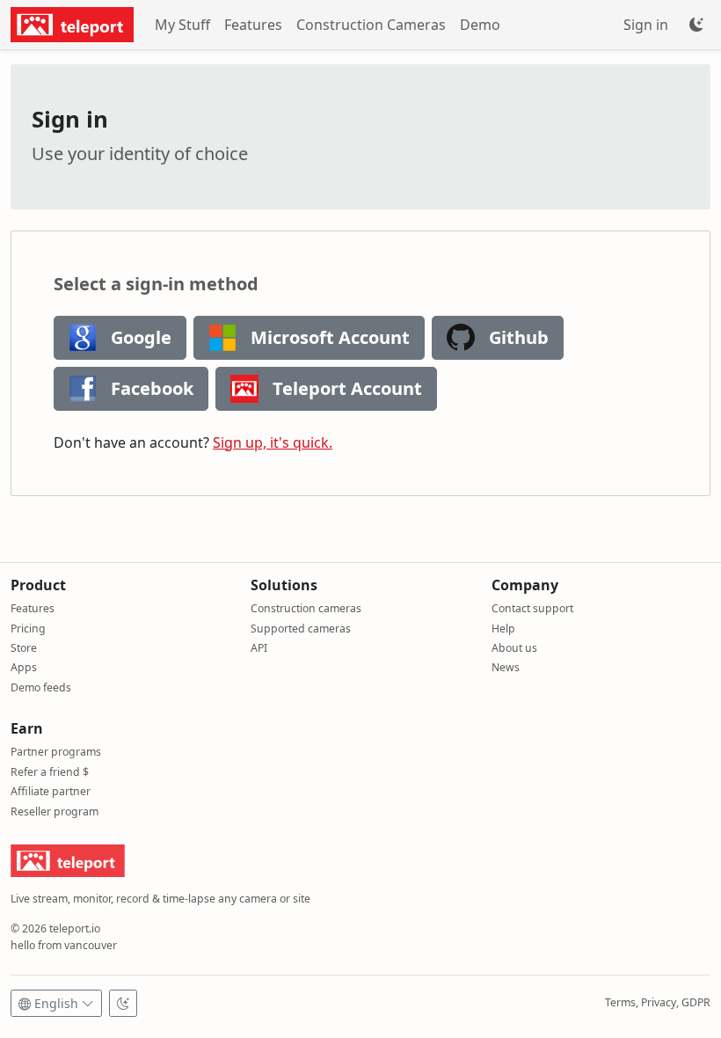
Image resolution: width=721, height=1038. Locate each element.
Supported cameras (301, 628)
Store (24, 647)
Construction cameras (306, 608)
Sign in (645, 24)
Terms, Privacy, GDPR (657, 1002)
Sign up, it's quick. (272, 442)
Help (503, 628)
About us (514, 647)
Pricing (28, 628)
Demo (480, 24)
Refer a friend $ (50, 771)
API (259, 647)
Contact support (532, 608)
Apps (24, 667)
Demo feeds (41, 687)
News (506, 667)
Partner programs (56, 751)
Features (253, 24)
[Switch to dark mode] (123, 1003)
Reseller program (54, 811)
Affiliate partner (51, 791)
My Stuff (182, 24)
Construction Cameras (371, 24)
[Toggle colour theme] (696, 24)
